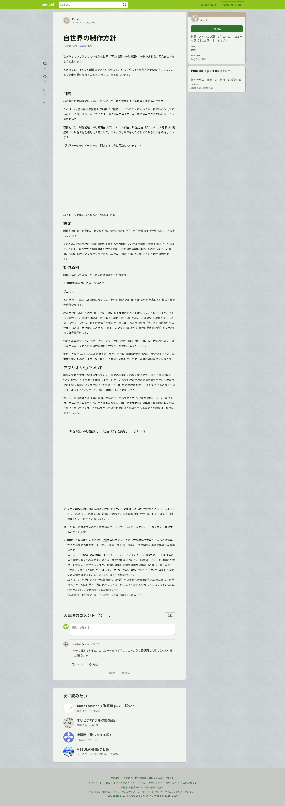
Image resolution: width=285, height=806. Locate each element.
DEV (91, 792)
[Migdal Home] (48, 4)
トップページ (95, 782)
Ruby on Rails (114, 795)
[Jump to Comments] (45, 78)
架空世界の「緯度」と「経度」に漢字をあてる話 (215, 84)
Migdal (115, 777)
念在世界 (71, 46)
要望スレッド (173, 782)
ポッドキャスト (121, 782)
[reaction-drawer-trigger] (45, 65)
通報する (125, 672)
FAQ (143, 782)
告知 (108, 782)
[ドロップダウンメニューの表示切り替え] (171, 642)
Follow (217, 28)
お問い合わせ (190, 782)
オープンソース (146, 792)
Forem (171, 792)
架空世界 (85, 46)
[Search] (124, 5)
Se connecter (208, 4)
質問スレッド (155, 782)
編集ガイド (136, 787)
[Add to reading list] (45, 91)
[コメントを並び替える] (109, 615)
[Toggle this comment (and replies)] (66, 650)
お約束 (112, 672)
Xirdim (76, 19)
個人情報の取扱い (155, 787)
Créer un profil (232, 4)
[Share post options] (45, 102)
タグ (135, 782)
